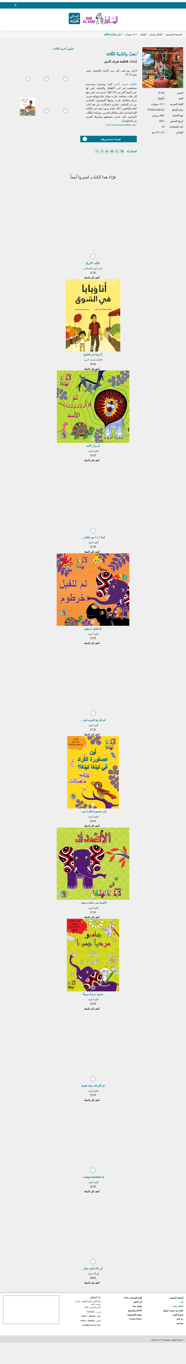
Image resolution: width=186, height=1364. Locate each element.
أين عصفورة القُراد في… (93, 811)
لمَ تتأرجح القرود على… (92, 720)
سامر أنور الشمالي (93, 268)
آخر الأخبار (138, 1302)
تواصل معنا (137, 1306)
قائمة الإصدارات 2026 (133, 1298)
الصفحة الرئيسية (174, 34)
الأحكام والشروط (135, 1310)
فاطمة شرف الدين (116, 61)
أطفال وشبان (155, 34)
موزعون (179, 1323)
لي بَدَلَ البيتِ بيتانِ (92, 1268)
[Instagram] (11, 5)
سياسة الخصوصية (134, 1315)
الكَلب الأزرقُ (93, 263)
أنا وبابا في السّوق (92, 354)
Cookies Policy (135, 1319)
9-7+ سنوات (131, 34)
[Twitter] (15, 4)
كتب (181, 1302)
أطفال (143, 34)
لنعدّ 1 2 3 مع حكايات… (93, 537)
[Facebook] (6, 5)
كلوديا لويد (93, 451)
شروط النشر (178, 1315)
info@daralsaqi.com (91, 1325)
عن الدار (179, 1319)
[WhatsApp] (24, 5)
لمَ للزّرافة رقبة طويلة (93, 1085)
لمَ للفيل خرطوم (93, 628)
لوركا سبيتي (93, 1273)
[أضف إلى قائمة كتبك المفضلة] (65, 81)
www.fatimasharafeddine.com (121, 125)
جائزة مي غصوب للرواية (173, 1310)
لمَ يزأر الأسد (93, 446)
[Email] (20, 5)
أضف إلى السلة (92, 277)
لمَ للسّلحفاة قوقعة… (93, 1177)
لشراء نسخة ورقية (111, 139)
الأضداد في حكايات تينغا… (93, 902)
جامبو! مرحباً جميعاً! (92, 994)
